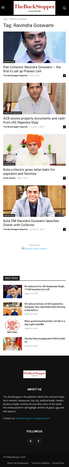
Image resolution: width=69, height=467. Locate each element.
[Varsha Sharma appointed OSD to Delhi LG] (12, 343)
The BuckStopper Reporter (15, 75)
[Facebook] (38, 441)
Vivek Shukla (9, 178)
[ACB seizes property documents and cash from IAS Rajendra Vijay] (34, 98)
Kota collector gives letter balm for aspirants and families (29, 172)
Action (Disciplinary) (12, 113)
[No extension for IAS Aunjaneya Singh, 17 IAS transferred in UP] (12, 291)
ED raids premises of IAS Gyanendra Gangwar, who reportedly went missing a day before (45, 307)
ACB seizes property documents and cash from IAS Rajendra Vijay (34, 120)
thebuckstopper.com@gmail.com (33, 418)
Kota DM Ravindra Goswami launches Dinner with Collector (31, 223)
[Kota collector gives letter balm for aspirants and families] (34, 150)
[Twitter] (30, 441)
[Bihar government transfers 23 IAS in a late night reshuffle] (12, 326)
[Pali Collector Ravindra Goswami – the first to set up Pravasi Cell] (34, 47)
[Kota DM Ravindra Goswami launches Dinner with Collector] (34, 201)
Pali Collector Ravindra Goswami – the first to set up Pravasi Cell (32, 69)
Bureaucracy (9, 61)
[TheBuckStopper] (34, 8)
